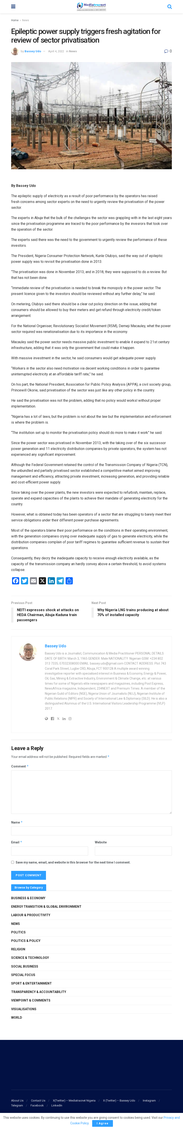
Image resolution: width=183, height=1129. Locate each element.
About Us (17, 1100)
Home (15, 20)
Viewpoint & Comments (30, 1000)
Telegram (17, 1105)
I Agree (102, 1123)
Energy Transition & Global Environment (46, 906)
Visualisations (23, 1009)
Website (101, 842)
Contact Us (38, 1100)
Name (17, 822)
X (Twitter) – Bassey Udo (119, 1100)
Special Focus (23, 975)
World (16, 1017)
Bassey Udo (33, 51)
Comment (20, 766)
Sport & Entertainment (31, 983)
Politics (18, 932)
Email (16, 842)
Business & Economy (28, 898)
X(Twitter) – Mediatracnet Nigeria (74, 1100)
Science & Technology (30, 958)
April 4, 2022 (56, 51)
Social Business (24, 966)
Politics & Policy (25, 941)
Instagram (149, 1100)
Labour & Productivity (30, 915)
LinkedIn (56, 1105)
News (25, 20)
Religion (18, 949)
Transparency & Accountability (38, 992)
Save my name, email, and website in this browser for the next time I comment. (73, 862)
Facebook (37, 1105)
